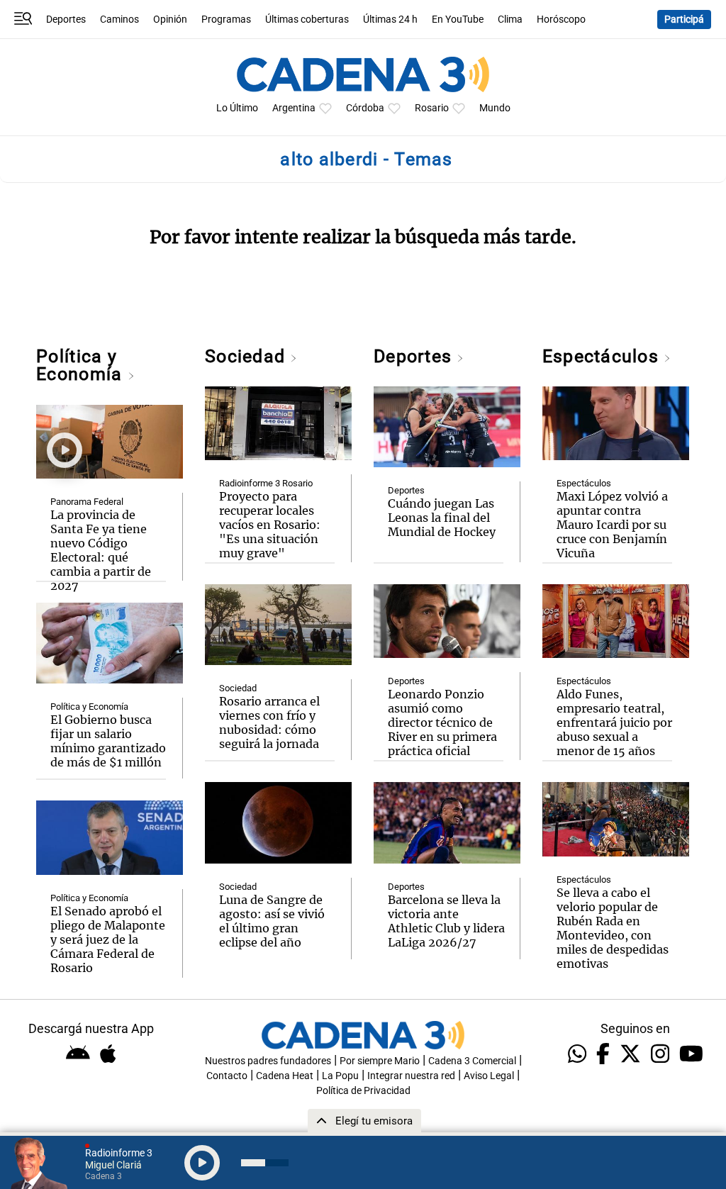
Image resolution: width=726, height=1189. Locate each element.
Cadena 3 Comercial (472, 1061)
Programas (226, 19)
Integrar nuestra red (411, 1076)
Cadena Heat (284, 1076)
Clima (510, 19)
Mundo (494, 108)
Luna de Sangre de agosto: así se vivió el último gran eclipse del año (272, 921)
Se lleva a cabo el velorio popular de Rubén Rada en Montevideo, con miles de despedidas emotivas (613, 928)
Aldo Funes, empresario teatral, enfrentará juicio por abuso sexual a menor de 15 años (614, 722)
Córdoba (365, 108)
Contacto (226, 1076)
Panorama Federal (86, 501)
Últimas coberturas (307, 19)
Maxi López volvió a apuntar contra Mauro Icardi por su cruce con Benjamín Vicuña (612, 524)
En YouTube (458, 19)
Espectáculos (603, 356)
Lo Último (237, 108)
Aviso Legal (489, 1076)
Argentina (293, 108)
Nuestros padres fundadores (268, 1061)
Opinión (170, 19)
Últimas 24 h (390, 19)
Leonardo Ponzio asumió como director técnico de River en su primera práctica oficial (442, 722)
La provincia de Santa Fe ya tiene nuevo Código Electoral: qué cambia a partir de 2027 (100, 550)
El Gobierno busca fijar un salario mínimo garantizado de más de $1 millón (108, 741)
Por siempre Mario (380, 1061)
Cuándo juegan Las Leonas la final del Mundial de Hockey (442, 517)
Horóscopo (561, 19)
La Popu (340, 1076)
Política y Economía (81, 365)
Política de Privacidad (363, 1091)
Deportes (66, 19)
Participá (684, 19)
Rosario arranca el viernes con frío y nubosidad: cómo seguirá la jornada (269, 722)
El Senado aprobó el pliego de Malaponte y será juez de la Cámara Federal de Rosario (107, 939)
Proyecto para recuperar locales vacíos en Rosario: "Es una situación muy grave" (269, 524)
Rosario (432, 108)
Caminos (119, 19)
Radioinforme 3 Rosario (266, 483)
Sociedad (247, 356)
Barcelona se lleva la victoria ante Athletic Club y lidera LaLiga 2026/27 (446, 921)
